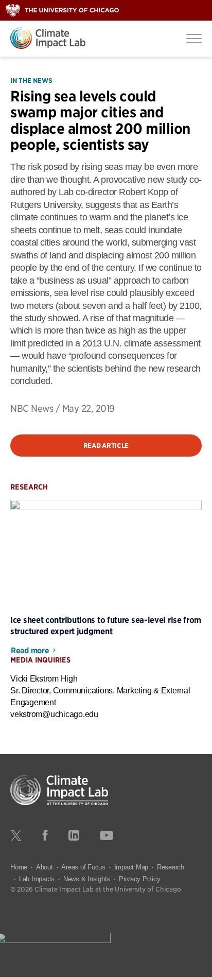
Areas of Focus (83, 867)
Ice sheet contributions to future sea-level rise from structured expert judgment (105, 625)
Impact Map (131, 867)
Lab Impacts (37, 879)
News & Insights (86, 879)
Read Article (106, 445)
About (44, 867)
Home (18, 867)
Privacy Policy (140, 879)
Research (170, 867)
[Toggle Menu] (194, 38)
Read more (30, 650)
